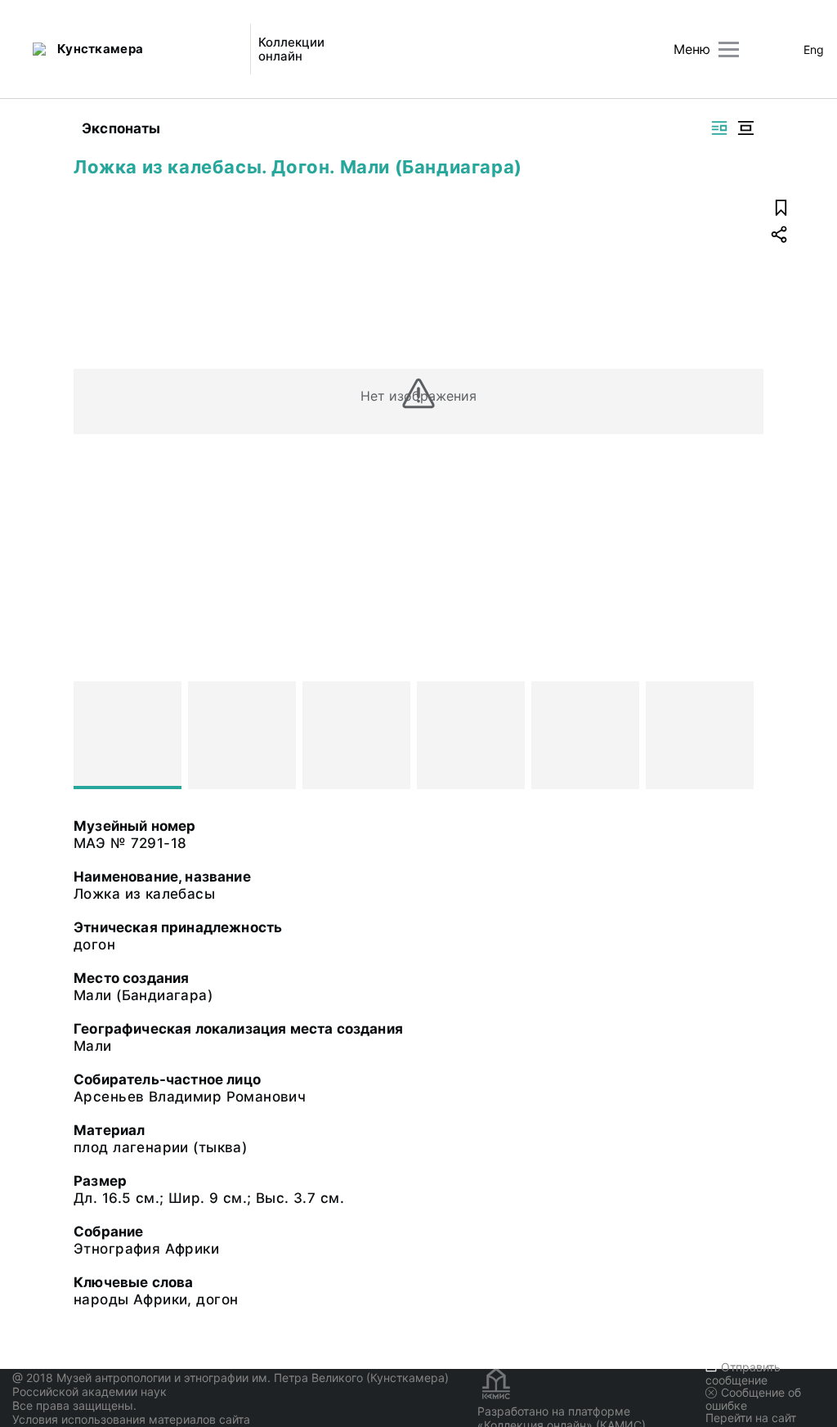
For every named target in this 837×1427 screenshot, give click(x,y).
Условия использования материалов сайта (131, 1419)
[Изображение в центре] (745, 128)
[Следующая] (743, 735)
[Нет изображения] (127, 735)
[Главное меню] (728, 49)
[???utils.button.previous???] (93, 735)
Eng (813, 49)
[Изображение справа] (719, 128)
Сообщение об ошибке (753, 1398)
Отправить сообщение (743, 1373)
